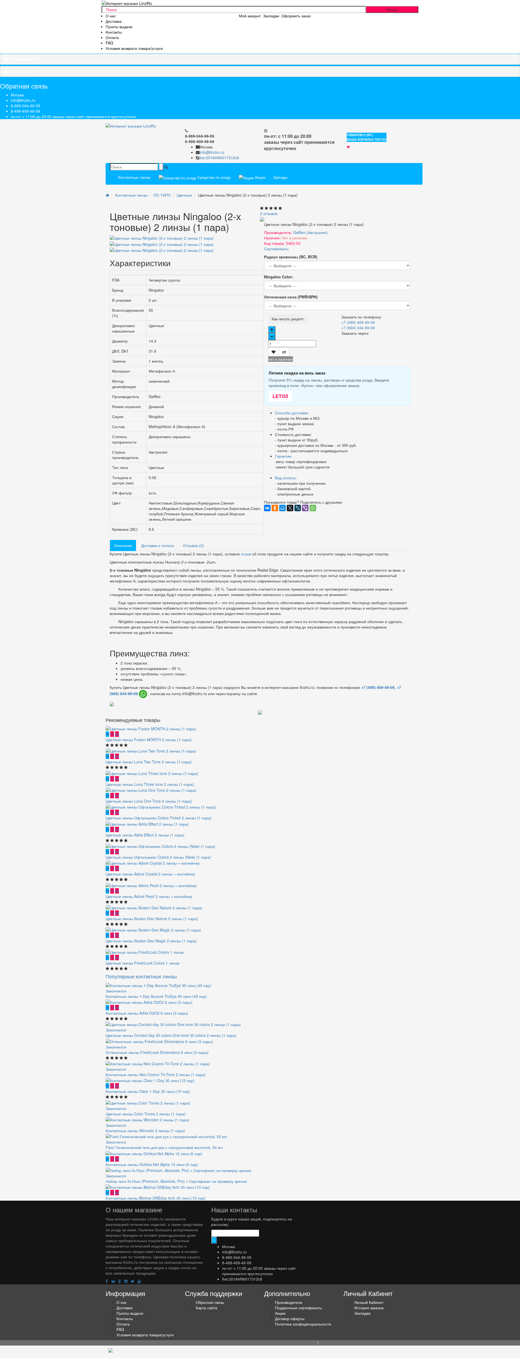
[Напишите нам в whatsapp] (143, 694)
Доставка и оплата (157, 545)
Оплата (112, 37)
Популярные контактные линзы (141, 976)
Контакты (114, 32)
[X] (290, 508)
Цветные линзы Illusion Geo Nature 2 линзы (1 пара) (152, 918)
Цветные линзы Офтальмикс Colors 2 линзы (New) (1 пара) (158, 857)
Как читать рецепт (288, 318)
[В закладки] (273, 351)
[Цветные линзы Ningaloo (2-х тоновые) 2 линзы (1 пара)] (162, 243)
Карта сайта (206, 1307)
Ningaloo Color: (278, 276)
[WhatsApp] (313, 508)
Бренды (280, 177)
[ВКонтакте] (267, 508)
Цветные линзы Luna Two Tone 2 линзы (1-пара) (149, 761)
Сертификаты (276, 248)
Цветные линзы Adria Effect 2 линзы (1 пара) (145, 835)
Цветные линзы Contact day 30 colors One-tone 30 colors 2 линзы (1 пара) (171, 1035)
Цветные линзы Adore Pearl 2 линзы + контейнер (149, 896)
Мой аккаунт (20, 71)
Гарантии (283, 456)
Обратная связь (210, 1302)
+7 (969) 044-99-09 (358, 327)
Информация (21, 59)
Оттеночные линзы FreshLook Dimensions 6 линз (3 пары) (157, 1052)
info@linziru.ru (23, 100)
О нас (111, 15)
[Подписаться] (214, 1240)
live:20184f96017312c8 (219, 157)
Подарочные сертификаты (298, 1307)
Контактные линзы (134, 177)
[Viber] (305, 508)
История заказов (369, 1307)
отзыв (246, 553)
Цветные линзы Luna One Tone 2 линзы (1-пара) (149, 801)
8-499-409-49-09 (25, 111)
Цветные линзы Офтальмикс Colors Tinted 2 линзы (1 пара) (159, 817)
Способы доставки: (292, 412)
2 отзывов (268, 213)
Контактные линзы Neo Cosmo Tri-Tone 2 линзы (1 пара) (156, 1074)
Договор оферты (289, 1318)
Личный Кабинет (369, 1302)
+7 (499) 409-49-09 (358, 322)
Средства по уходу (213, 177)
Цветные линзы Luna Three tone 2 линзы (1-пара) (150, 784)
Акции (259, 177)
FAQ (109, 42)
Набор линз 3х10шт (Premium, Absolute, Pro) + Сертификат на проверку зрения (176, 1181)
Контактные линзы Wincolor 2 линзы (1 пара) (145, 1130)
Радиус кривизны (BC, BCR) (290, 256)
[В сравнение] (284, 351)
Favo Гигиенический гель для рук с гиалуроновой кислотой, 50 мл (164, 1147)
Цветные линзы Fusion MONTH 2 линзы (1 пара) (149, 739)
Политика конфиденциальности (303, 1324)
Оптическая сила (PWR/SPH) (291, 296)
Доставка (114, 21)
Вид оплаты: (286, 477)
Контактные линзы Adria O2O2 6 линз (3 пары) (147, 1013)
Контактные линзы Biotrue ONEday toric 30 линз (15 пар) (156, 1198)
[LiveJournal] (297, 508)
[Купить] (107, 734)
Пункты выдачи (119, 26)
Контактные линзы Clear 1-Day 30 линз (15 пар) (148, 1091)
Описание (123, 545)
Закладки (362, 1313)
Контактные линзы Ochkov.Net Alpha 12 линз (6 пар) (152, 1164)
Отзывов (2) (193, 545)
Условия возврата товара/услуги (134, 48)
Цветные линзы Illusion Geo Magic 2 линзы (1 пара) (151, 940)
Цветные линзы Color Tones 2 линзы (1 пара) (146, 1113)
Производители (288, 1302)
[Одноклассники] (275, 508)
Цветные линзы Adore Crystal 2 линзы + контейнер (150, 874)
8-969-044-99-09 (25, 105)
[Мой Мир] (282, 508)
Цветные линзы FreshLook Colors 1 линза (142, 963)
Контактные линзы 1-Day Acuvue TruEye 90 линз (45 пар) (156, 996)
